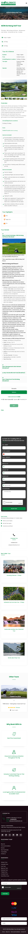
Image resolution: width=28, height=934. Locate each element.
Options (14, 392)
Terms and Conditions (5, 845)
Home (3, 931)
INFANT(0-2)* (5, 476)
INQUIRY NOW (14, 508)
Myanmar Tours (4, 868)
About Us (3, 844)
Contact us (3, 853)
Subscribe (5, 893)
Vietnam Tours (4, 862)
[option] (14, 88)
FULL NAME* (5, 444)
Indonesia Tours (4, 870)
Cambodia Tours (4, 864)
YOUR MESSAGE (6, 488)
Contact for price (10, 130)
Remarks (14, 388)
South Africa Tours (5, 876)
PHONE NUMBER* (6, 451)
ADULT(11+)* (5, 463)
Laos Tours (3, 866)
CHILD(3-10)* (5, 470)
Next (14, 405)
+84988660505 (14, 542)
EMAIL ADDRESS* (6, 457)
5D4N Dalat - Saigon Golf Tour (14, 704)
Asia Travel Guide (4, 849)
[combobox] (4, 454)
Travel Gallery (4, 851)
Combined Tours (4, 874)
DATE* (3, 482)
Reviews (3, 847)
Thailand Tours (4, 872)
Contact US (23, 931)
